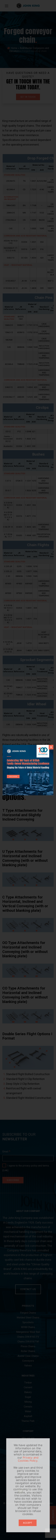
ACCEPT (27, 1522)
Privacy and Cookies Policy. (28, 1459)
